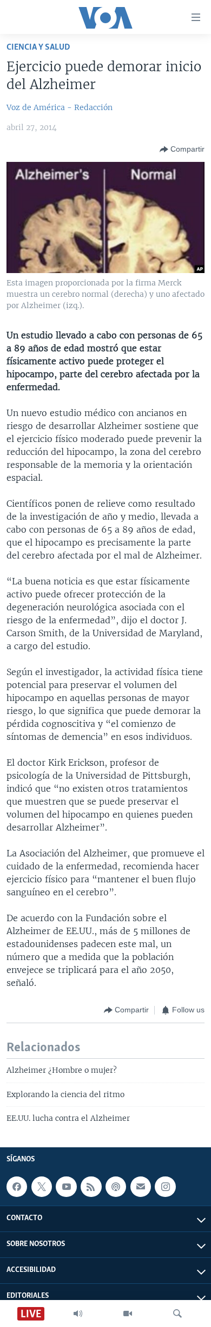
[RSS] (91, 1186)
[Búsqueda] (177, 1313)
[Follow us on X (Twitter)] (41, 1186)
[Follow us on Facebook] (16, 1186)
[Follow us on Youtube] (66, 1186)
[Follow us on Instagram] (165, 1186)
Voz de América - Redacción (59, 107)
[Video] (127, 1313)
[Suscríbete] (140, 1186)
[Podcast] (116, 1186)
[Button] (182, 149)
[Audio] (78, 1313)
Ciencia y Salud (38, 47)
